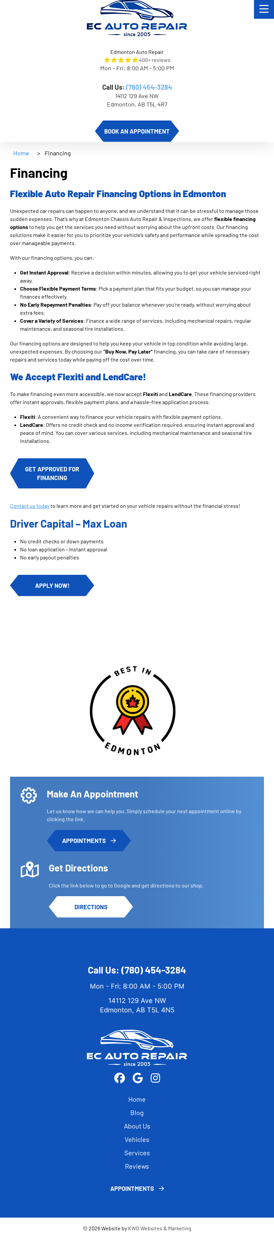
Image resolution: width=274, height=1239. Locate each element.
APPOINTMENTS (84, 840)
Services (137, 1153)
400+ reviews (154, 60)
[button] (264, 9)
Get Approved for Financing (52, 473)
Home (21, 153)
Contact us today (29, 505)
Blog (137, 1112)
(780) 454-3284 (149, 87)
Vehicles (137, 1139)
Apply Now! (52, 585)
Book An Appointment (137, 131)
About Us (137, 1126)
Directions (91, 907)
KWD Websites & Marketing (159, 1228)
